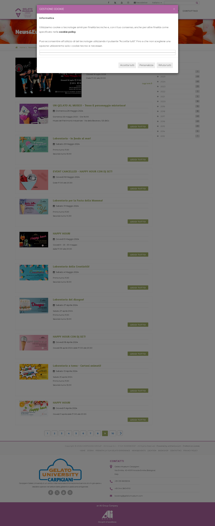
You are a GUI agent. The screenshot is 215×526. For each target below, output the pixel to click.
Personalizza (146, 65)
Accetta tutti (127, 65)
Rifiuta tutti (164, 65)
